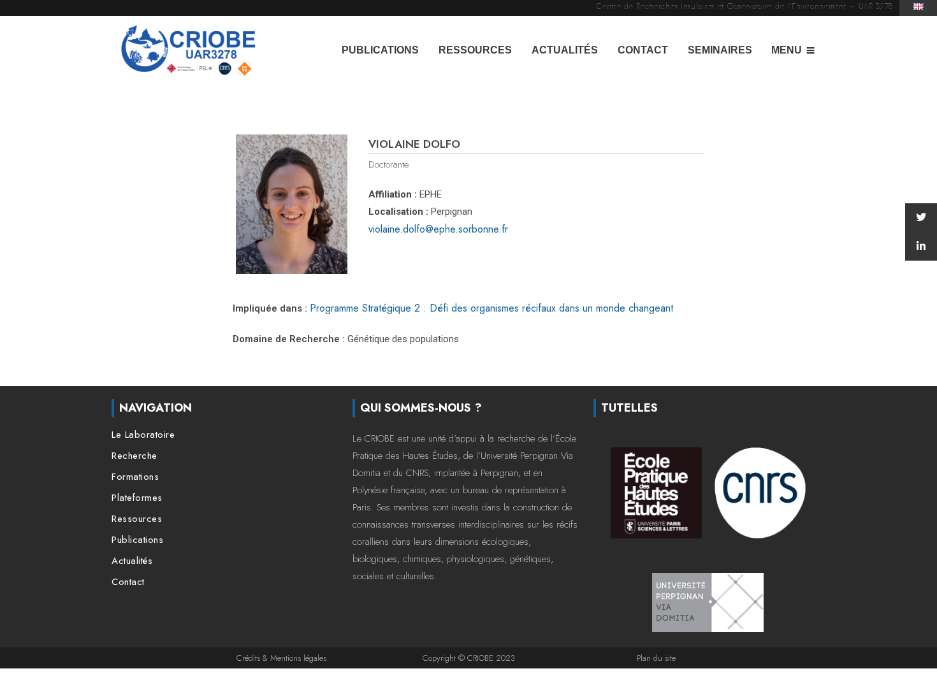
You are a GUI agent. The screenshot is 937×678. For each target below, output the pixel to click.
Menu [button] (786, 50)
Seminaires (720, 50)
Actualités (565, 50)
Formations (135, 477)
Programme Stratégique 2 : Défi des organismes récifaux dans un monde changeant (491, 308)
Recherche (134, 456)
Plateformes (137, 498)
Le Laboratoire (143, 435)
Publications (380, 50)
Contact (643, 50)
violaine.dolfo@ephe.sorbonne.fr (438, 229)
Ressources (475, 50)
